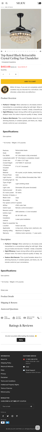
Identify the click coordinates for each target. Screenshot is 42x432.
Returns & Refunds (7, 366)
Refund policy (5, 392)
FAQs (2, 370)
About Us (4, 359)
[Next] (40, 51)
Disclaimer (4, 377)
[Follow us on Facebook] (3, 416)
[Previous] (2, 51)
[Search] (6, 3)
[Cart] (39, 3)
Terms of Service (6, 388)
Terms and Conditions (8, 381)
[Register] (31, 406)
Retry (21, 340)
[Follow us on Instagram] (12, 416)
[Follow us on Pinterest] (17, 416)
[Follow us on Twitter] (7, 416)
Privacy (3, 374)
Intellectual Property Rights (10, 384)
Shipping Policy (6, 363)
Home (2, 7)
